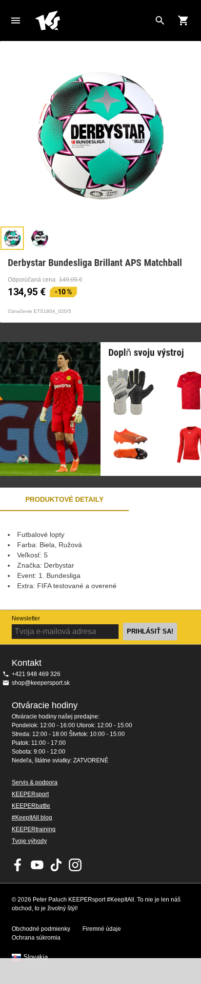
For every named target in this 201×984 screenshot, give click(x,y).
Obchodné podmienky (41, 928)
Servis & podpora (35, 782)
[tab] (12, 238)
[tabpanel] (100, 560)
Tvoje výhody (29, 841)
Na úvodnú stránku (92, 20)
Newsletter (26, 618)
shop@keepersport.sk (41, 682)
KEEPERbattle (31, 805)
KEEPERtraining (34, 829)
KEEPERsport (30, 794)
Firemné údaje (101, 928)
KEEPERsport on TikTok (56, 865)
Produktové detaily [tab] (64, 499)
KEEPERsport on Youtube (37, 865)
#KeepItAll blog (32, 817)
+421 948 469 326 (36, 674)
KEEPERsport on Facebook (18, 865)
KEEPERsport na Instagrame (75, 865)
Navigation (15, 20)
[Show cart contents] (183, 20)
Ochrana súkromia (36, 937)
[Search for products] (160, 20)
